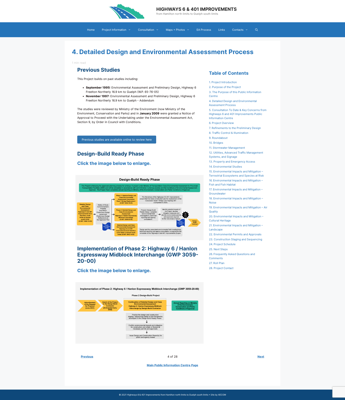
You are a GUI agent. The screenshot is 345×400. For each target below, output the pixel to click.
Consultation (146, 29)
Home (91, 29)
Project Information (114, 29)
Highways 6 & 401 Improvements (196, 9)
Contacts (237, 29)
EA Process (204, 29)
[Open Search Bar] (256, 29)
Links (221, 29)
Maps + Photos (175, 29)
